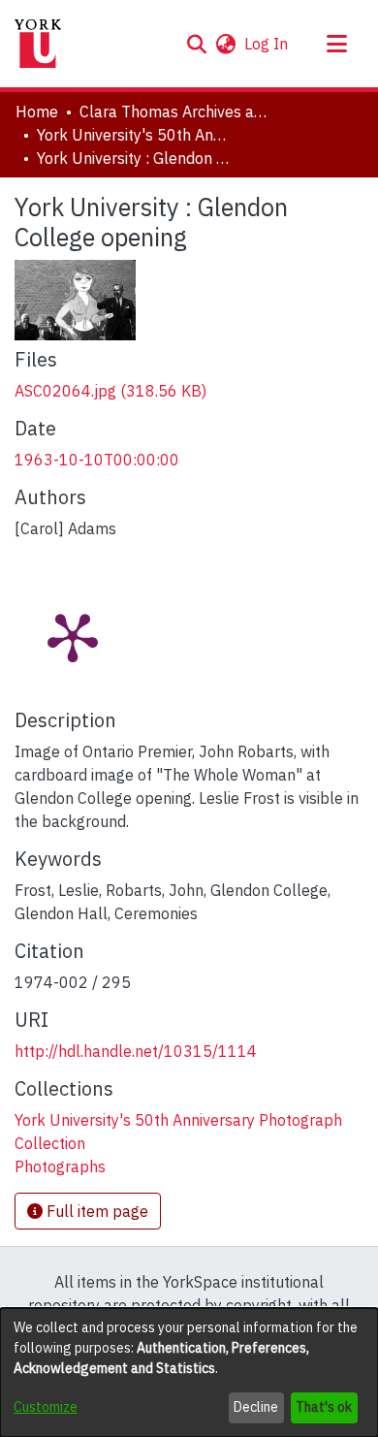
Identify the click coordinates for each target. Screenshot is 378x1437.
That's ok (324, 1407)
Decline (256, 1407)
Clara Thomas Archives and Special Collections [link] (176, 111)
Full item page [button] (95, 1211)
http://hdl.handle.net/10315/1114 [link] (136, 1051)
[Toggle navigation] (336, 43)
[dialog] (189, 1372)
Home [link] (37, 111)
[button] (196, 43)
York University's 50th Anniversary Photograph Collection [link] (134, 134)
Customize (46, 1407)
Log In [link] (267, 43)
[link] (110, 390)
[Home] (38, 43)
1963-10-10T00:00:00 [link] (97, 459)
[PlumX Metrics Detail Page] (73, 636)
